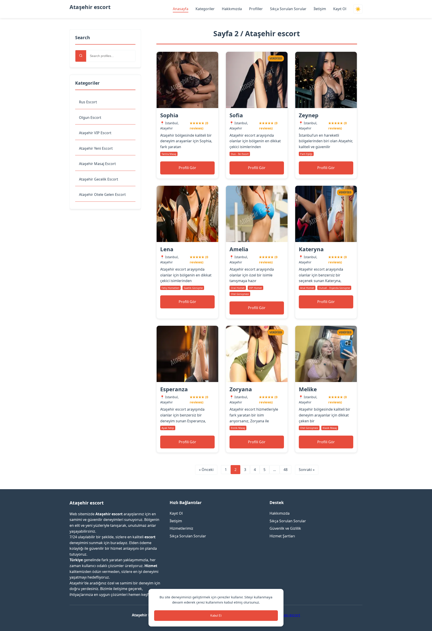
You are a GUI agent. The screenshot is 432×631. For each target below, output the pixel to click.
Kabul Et (216, 615)
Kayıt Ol (339, 8)
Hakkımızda (232, 8)
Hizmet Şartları (282, 536)
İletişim (320, 8)
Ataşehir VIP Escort (95, 132)
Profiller (256, 8)
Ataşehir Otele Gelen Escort (102, 194)
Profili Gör (187, 167)
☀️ (358, 9)
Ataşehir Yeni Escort (96, 148)
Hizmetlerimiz (181, 528)
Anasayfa (180, 8)
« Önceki (206, 469)
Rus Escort (88, 102)
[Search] (80, 56)
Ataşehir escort (90, 7)
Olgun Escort (90, 117)
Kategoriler (205, 8)
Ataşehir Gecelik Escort (98, 179)
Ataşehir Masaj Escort (97, 163)
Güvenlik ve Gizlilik (285, 528)
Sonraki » (307, 469)
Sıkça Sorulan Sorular (288, 8)
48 (286, 469)
